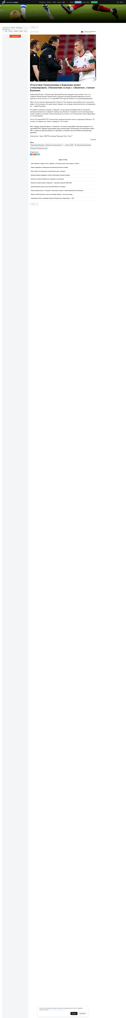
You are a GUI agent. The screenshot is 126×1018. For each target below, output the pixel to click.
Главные (13, 27)
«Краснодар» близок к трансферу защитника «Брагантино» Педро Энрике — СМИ (52, 198)
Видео (77, 2)
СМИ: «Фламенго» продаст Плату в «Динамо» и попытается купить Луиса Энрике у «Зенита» (55, 163)
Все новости (42, 2)
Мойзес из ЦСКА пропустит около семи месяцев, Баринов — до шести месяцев (51, 194)
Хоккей (54, 2)
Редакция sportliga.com (90, 31)
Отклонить (82, 1013)
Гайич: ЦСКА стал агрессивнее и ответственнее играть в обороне (48, 171)
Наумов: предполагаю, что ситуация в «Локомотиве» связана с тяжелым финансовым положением (57, 190)
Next (27, 31)
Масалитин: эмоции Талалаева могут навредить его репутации (47, 179)
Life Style (65, 2)
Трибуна (72, 2)
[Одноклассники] (33, 154)
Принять (74, 1013)
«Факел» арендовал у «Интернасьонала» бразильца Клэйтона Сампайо (49, 167)
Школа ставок (85, 2)
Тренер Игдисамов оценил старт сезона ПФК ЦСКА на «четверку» (48, 186)
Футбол (49, 2)
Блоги (32, 32)
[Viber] (35, 154)
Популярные (19, 27)
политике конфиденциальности (56, 1010)
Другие (59, 2)
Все (6, 31)
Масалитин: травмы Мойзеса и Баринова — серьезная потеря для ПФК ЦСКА (51, 183)
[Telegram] (39, 154)
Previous (3, 31)
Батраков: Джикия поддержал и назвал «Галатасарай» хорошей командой (50, 175)
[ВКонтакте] (31, 154)
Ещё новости (15, 36)
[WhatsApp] (37, 154)
